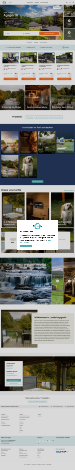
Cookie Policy (34, 464)
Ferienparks (3, 414)
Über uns (39, 453)
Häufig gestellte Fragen (23, 450)
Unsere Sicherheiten (4, 450)
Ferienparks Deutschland (5, 419)
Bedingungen (3, 455)
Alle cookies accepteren (26, 246)
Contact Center (6, 443)
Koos (38, 455)
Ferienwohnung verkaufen (23, 455)
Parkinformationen (42, 117)
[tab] (26, 281)
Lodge (21, 428)
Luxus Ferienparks (22, 419)
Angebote (37, 2)
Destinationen (30, 2)
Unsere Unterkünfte (68, 190)
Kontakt (20, 452)
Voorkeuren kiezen (48, 246)
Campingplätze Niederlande (5, 425)
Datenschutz (28, 464)
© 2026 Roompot (48, 464)
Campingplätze (3, 423)
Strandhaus (21, 430)
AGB (24, 464)
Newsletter (39, 452)
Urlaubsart (21, 414)
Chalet (21, 427)
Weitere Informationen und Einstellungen (37, 401)
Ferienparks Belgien (4, 417)
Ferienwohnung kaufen (23, 453)
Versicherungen (3, 453)
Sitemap (43, 464)
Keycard (2, 452)
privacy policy (27, 242)
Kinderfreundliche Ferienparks (24, 417)
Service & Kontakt (44, 2)
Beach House (22, 423)
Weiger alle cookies (37, 246)
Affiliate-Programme (41, 450)
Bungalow (21, 425)
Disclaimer (39, 464)
